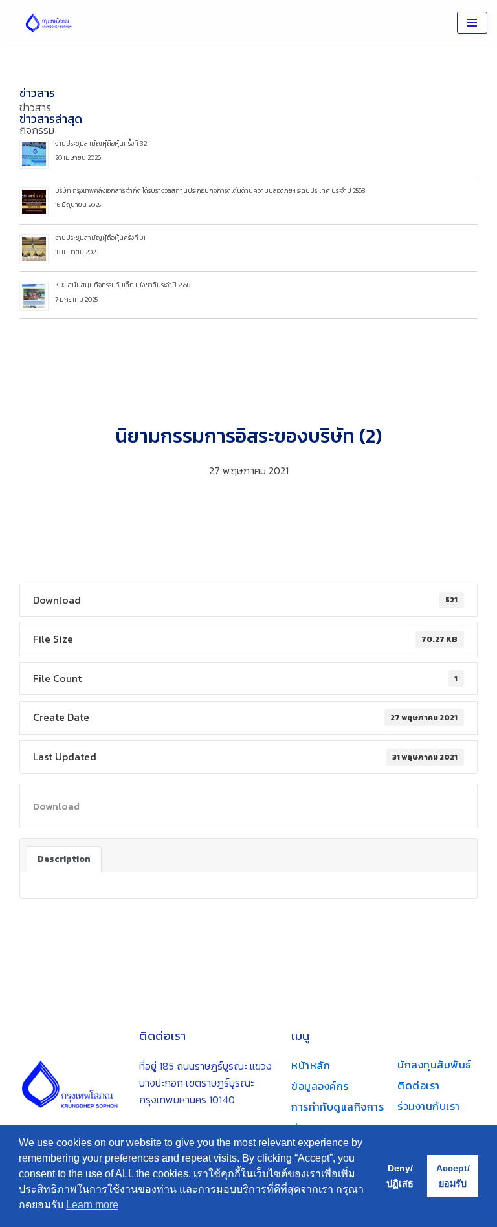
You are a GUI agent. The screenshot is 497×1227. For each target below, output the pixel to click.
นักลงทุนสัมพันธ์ (434, 1064)
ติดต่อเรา (418, 1085)
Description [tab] (64, 858)
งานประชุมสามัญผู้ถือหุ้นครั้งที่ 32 (101, 143)
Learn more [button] (92, 1204)
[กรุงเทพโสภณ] (48, 22)
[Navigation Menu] (472, 23)
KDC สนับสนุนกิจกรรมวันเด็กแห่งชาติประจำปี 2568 (122, 285)
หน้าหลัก (310, 1065)
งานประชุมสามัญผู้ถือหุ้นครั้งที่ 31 (100, 238)
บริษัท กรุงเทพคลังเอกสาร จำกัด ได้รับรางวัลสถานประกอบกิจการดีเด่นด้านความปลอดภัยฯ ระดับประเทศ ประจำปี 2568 (210, 190)
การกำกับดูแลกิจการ (337, 1106)
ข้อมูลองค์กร (320, 1086)
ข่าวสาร (37, 93)
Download (56, 806)
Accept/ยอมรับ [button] (453, 1176)
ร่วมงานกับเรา (428, 1106)
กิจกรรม (36, 130)
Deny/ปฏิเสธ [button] (400, 1176)
